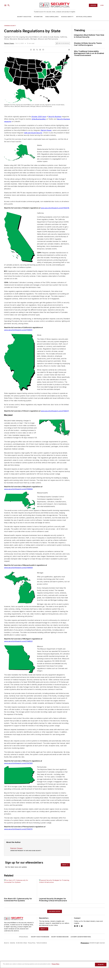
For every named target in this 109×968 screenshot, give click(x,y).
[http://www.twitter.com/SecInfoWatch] (79, 926)
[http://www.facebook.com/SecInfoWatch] (75, 926)
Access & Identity (67, 16)
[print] (69, 50)
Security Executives (24, 16)
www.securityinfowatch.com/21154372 (18, 829)
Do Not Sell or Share (21, 943)
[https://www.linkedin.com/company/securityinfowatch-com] (77, 926)
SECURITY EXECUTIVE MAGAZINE (40, 936)
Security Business (54, 116)
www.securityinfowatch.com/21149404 (18, 567)
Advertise (12, 943)
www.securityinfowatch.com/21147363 (18, 763)
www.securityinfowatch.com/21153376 (55, 208)
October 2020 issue (38, 116)
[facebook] (31, 50)
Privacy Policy (31, 943)
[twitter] (37, 50)
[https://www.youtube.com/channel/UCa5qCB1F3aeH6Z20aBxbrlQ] (82, 926)
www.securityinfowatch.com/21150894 (18, 489)
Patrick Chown (9, 43)
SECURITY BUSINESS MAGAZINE (59, 936)
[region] (54, 964)
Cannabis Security (10, 25)
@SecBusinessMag (39, 119)
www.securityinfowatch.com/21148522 (18, 641)
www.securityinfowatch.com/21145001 (18, 330)
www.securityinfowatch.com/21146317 (55, 411)
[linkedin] (34, 50)
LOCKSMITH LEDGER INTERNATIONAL (81, 936)
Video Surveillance (52, 16)
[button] (5, 5)
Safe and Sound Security (33, 133)
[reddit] (40, 50)
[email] (43, 50)
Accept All (100, 964)
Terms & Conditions (41, 943)
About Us (6, 943)
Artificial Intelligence (84, 16)
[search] (8, 5)
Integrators (38, 16)
